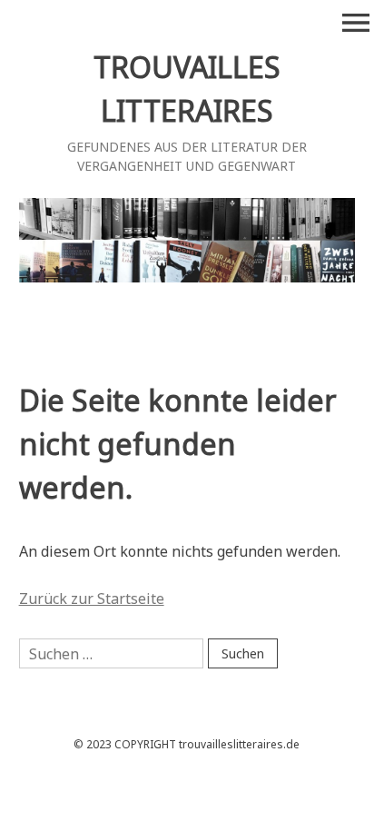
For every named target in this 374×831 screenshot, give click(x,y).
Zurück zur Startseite (91, 598)
